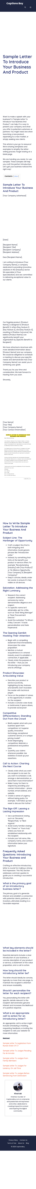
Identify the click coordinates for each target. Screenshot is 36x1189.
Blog (27, 1143)
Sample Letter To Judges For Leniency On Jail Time (14, 1067)
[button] (25, 7)
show (16, 176)
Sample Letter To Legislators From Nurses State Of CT (17, 1044)
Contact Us (23, 1140)
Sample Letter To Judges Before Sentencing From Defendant (16, 1074)
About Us (21, 1143)
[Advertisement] (18, 34)
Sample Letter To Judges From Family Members (15, 1059)
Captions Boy (14, 3)
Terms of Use (11, 1143)
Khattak (18, 1093)
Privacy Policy (13, 1140)
